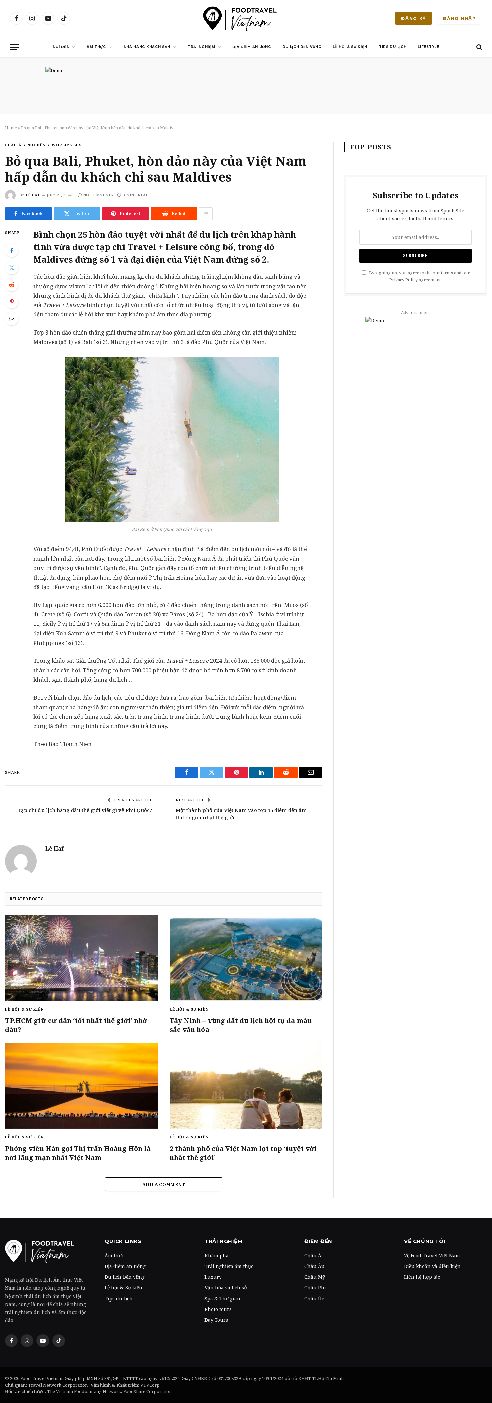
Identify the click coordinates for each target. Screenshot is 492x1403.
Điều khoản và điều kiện (432, 1266)
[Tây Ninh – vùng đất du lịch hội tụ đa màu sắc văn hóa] (246, 958)
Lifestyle (428, 47)
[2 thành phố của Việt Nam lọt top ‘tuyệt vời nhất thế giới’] (246, 1086)
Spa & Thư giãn (222, 1298)
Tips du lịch (392, 47)
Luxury (213, 1277)
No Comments (98, 194)
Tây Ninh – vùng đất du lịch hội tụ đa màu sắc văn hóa (241, 1025)
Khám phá (216, 1255)
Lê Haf (33, 194)
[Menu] (14, 47)
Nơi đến (61, 47)
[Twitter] (11, 267)
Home (11, 128)
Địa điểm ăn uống (251, 47)
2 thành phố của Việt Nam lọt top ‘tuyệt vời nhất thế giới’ (243, 1153)
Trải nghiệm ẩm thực (228, 1266)
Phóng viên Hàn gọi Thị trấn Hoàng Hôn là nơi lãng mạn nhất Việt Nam (78, 1153)
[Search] (478, 47)
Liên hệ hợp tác (422, 1277)
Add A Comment (163, 1184)
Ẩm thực (96, 47)
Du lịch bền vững (301, 47)
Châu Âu (314, 1266)
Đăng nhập (459, 18)
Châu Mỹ (314, 1277)
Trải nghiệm (201, 47)
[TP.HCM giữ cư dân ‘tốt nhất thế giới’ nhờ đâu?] (81, 958)
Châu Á (13, 144)
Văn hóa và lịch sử (225, 1287)
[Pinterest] (11, 301)
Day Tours (216, 1320)
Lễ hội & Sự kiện (350, 47)
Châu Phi (315, 1287)
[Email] (11, 318)
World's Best (68, 144)
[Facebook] (11, 250)
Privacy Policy (403, 280)
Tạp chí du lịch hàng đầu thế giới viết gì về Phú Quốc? (85, 810)
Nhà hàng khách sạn (147, 47)
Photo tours (218, 1309)
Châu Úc (314, 1298)
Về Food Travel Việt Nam (432, 1255)
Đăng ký (413, 18)
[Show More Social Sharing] (206, 213)
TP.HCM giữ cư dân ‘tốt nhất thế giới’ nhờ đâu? (76, 1025)
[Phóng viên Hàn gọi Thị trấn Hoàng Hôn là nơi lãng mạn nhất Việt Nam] (81, 1086)
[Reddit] (11, 284)
